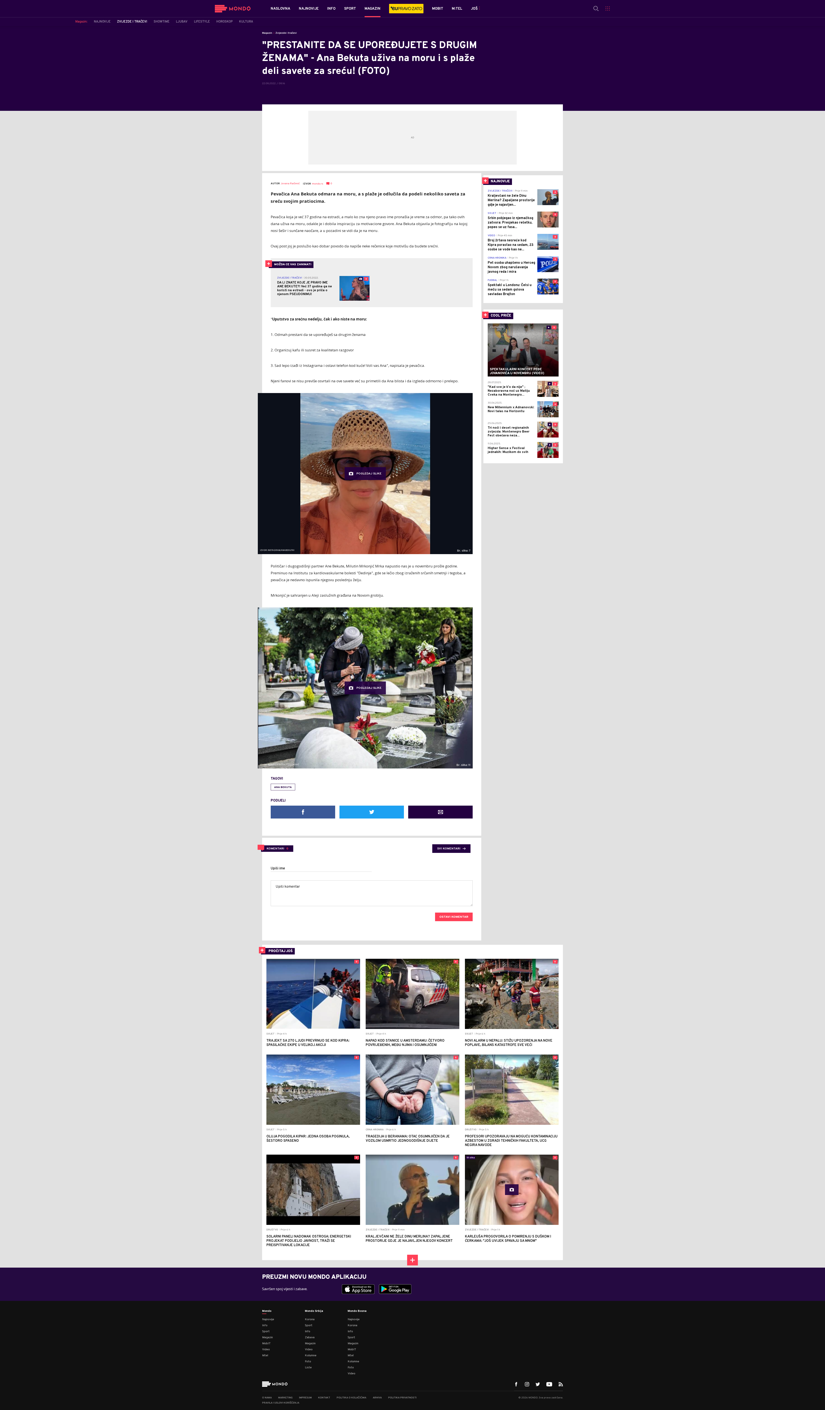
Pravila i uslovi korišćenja (280, 1403)
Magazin (267, 33)
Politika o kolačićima (351, 1397)
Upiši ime (278, 868)
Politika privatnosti (402, 1397)
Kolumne (310, 1355)
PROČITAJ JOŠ (281, 951)
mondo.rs (317, 184)
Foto (308, 1361)
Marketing (285, 1397)
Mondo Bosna (357, 1311)
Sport (266, 1331)
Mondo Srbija (314, 1311)
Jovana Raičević (290, 183)
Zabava (310, 1337)
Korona (310, 1319)
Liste (308, 1367)
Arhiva (377, 1397)
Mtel (265, 1355)
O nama (267, 1397)
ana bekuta (283, 787)
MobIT (266, 1343)
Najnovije (268, 1319)
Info (264, 1325)
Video (266, 1349)
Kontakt (324, 1397)
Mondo (266, 1311)
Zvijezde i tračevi (286, 33)
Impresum (305, 1397)
